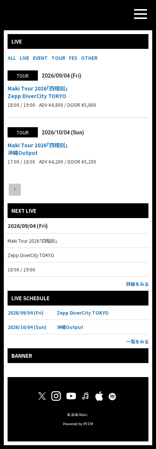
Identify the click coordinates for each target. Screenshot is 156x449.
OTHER (89, 58)
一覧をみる (137, 341)
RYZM (88, 423)
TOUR (58, 58)
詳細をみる (137, 284)
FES (73, 58)
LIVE (24, 58)
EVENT (40, 58)
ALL (12, 58)
